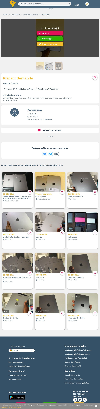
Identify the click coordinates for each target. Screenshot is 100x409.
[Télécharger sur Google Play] (17, 397)
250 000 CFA (9, 234)
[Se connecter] (87, 4)
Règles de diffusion (72, 362)
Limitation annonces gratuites (77, 383)
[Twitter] (80, 400)
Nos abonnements (72, 375)
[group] (50, 38)
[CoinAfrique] (13, 4)
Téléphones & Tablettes (30, 14)
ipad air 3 (39, 318)
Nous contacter (15, 379)
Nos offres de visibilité (74, 379)
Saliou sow (34, 110)
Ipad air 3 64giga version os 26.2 (17, 278)
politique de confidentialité (11, 407)
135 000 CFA (73, 315)
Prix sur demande (43, 194)
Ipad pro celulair (75, 196)
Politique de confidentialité (76, 358)
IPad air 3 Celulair (76, 277)
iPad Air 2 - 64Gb (10, 318)
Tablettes (72, 237)
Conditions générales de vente (77, 354)
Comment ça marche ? (18, 375)
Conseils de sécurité (73, 366)
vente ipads (40, 196)
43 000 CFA (8, 315)
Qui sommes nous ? (17, 362)
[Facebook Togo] (75, 400)
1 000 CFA (72, 234)
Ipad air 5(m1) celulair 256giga (16, 237)
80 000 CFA (8, 194)
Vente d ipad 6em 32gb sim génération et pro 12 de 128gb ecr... (17, 197)
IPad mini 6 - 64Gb (76, 318)
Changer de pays (18, 346)
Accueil (5, 14)
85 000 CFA (8, 275)
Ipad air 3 (39, 277)
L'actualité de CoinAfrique (19, 366)
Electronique (15, 14)
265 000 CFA (74, 194)
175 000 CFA (41, 234)
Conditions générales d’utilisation (78, 350)
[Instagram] (85, 400)
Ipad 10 (38, 237)
